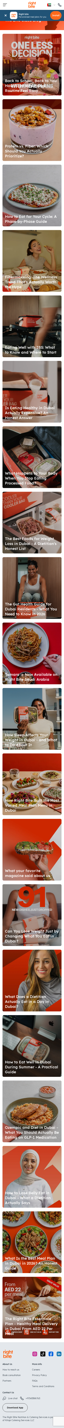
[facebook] (50, 1354)
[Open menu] (5, 5)
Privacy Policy (39, 1375)
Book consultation (11, 1375)
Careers (36, 1369)
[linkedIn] (59, 1354)
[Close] (5, 15)
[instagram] (34, 1354)
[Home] (32, 8)
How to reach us (10, 1369)
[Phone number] (60, 5)
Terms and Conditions (43, 1386)
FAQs (35, 1380)
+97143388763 (33, 1398)
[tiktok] (42, 1354)
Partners (6, 1380)
